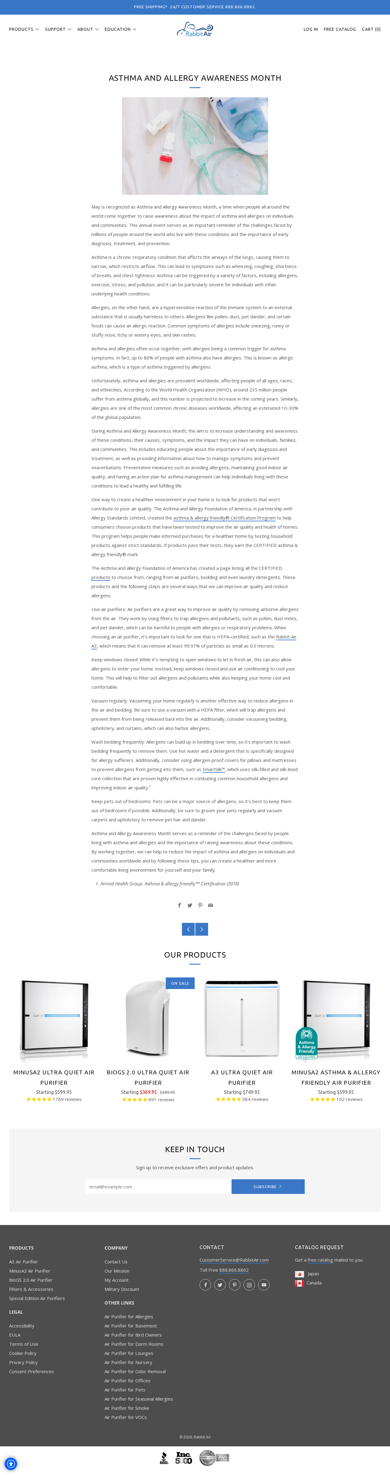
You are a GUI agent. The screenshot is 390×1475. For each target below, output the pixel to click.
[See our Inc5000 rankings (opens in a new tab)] (184, 1457)
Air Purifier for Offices (128, 1380)
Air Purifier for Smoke (127, 1408)
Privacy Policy (23, 1362)
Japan (311, 1273)
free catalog (320, 1260)
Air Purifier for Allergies (129, 1316)
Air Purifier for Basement (131, 1326)
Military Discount (122, 1289)
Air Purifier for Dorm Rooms (134, 1344)
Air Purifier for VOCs (126, 1417)
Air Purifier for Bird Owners (133, 1335)
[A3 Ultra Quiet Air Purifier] (242, 1018)
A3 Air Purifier (23, 1262)
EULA (14, 1335)
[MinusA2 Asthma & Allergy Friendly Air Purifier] (336, 1018)
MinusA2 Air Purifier (29, 1271)
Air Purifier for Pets (125, 1390)
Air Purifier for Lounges (129, 1353)
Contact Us (116, 1262)
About (85, 29)
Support (55, 29)
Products (21, 29)
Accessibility (21, 1326)
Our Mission (117, 1271)
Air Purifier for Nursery (128, 1362)
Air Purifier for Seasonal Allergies (139, 1399)
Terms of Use (23, 1344)
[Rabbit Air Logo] (195, 29)
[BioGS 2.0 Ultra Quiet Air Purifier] (148, 1018)
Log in (311, 29)
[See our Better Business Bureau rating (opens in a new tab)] (165, 1457)
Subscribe (265, 1186)
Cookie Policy (23, 1353)
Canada (313, 1283)
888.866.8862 (234, 1270)
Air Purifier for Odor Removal (135, 1371)
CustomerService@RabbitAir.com (234, 1260)
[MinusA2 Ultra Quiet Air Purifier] (54, 1018)
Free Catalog (340, 29)
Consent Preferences (31, 1371)
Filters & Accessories (31, 1289)
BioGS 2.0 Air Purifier (31, 1280)
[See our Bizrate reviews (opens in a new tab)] (214, 1457)
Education (118, 29)
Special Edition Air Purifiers (37, 1298)
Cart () (371, 29)
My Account (117, 1280)
